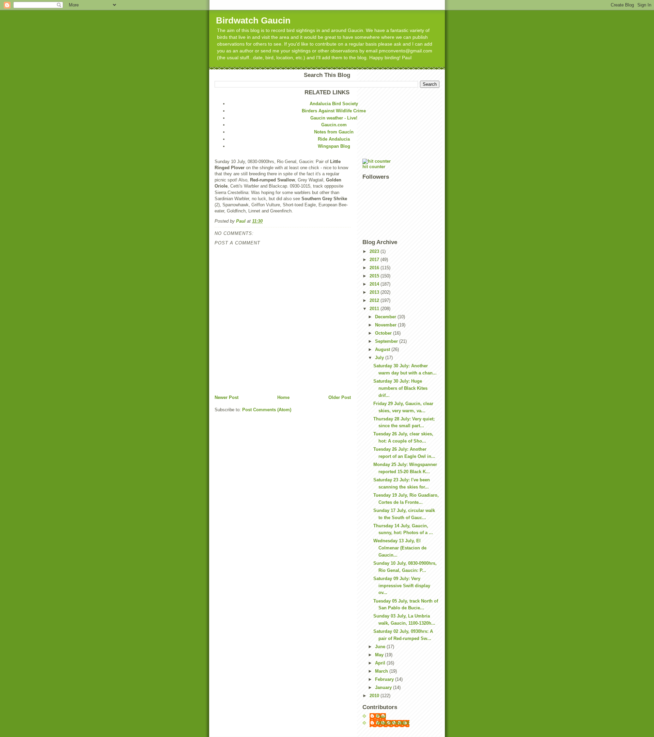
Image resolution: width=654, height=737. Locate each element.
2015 (375, 275)
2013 (375, 292)
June (381, 646)
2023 (375, 251)
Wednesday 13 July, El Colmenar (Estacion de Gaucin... (399, 548)
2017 (375, 259)
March (382, 671)
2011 (375, 308)
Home (283, 397)
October (384, 333)
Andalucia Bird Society (334, 103)
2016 (375, 267)
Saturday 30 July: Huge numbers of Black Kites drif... (400, 388)
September (387, 341)
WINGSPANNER (392, 723)
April (381, 663)
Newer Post (226, 397)
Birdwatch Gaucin (253, 20)
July (380, 357)
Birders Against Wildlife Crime (334, 110)
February (385, 679)
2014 (375, 284)
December (386, 316)
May (380, 654)
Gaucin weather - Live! (333, 118)
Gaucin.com (334, 124)
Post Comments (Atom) (266, 409)
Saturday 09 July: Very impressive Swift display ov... (401, 585)
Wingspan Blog (334, 146)
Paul (381, 716)
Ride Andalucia (334, 139)
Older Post (339, 397)
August (383, 349)
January (384, 687)
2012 (375, 300)
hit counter (373, 166)
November (386, 324)
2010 (375, 695)
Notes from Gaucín (334, 131)
